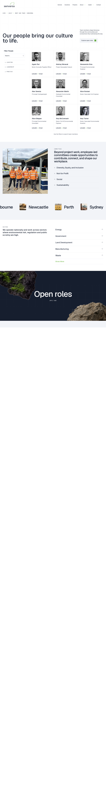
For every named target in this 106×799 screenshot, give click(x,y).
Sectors (60, 5)
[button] (14, 62)
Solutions (67, 5)
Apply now (53, 300)
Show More (59, 261)
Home (4, 13)
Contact (98, 5)
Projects (75, 5)
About (82, 5)
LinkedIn (34, 74)
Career (90, 5)
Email (40, 74)
